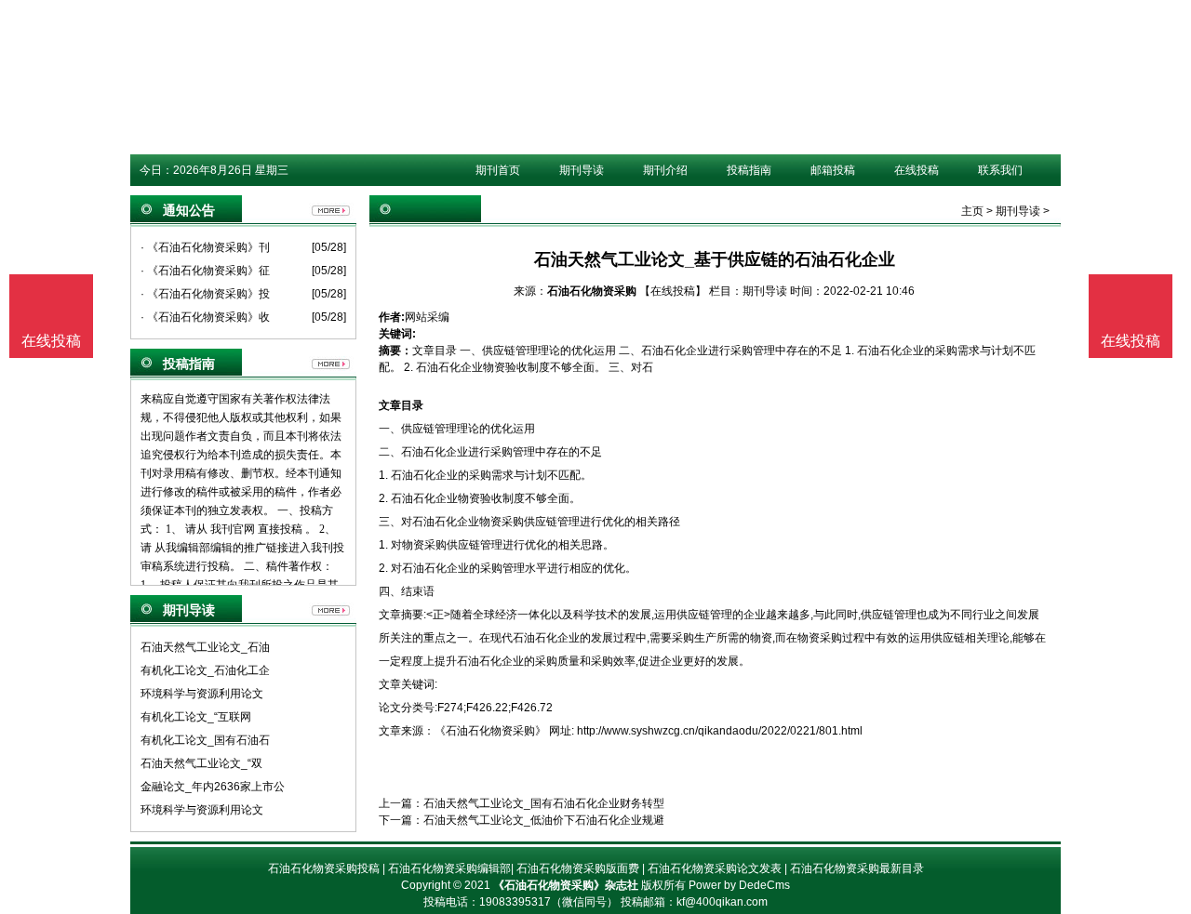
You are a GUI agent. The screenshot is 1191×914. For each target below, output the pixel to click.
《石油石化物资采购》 (490, 730)
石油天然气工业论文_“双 (201, 763)
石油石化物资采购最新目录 (857, 868)
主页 (972, 211)
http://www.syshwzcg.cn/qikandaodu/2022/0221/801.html (720, 730)
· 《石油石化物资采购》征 (205, 270)
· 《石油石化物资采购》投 (205, 293)
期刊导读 (581, 170)
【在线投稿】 (672, 291)
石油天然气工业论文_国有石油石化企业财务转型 (543, 803)
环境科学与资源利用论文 (202, 693)
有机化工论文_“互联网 (196, 716)
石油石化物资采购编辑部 (449, 868)
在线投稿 (916, 170)
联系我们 (1000, 170)
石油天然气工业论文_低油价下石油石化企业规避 (543, 820)
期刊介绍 (665, 170)
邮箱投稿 (832, 170)
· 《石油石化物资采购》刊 (205, 247)
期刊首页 (497, 170)
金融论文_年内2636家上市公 (213, 786)
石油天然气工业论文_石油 (205, 647)
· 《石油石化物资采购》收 (205, 317)
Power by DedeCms (739, 885)
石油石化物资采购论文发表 (715, 868)
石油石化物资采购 (591, 291)
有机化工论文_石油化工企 (205, 670)
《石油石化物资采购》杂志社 (565, 885)
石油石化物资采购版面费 (577, 868)
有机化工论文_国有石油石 (205, 740)
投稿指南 (749, 170)
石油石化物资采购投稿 (324, 868)
